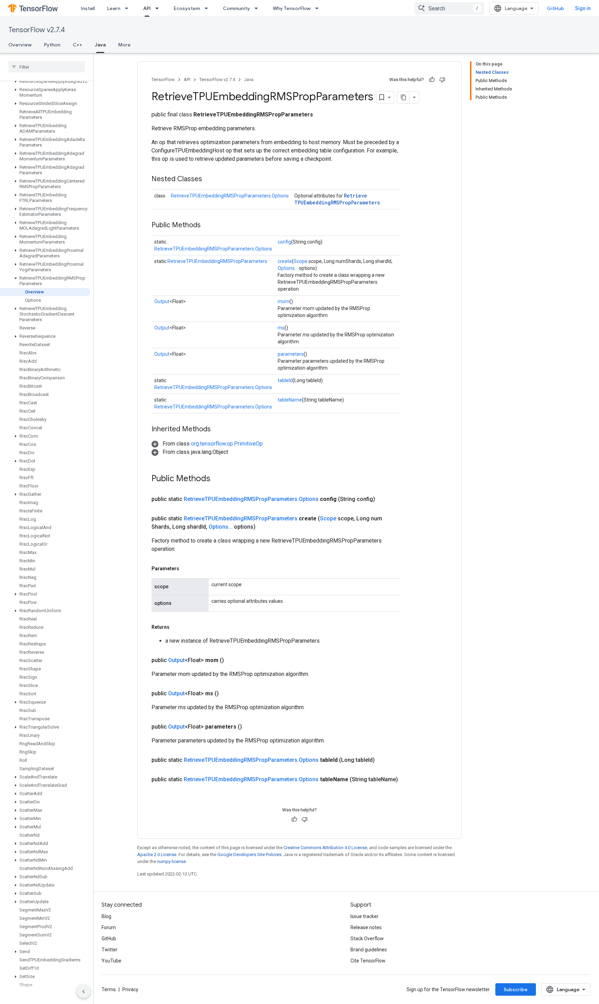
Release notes (366, 927)
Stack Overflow (367, 938)
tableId (285, 380)
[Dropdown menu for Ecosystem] (208, 8)
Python (52, 45)
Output (162, 301)
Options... (288, 268)
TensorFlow (163, 79)
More (124, 45)
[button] (45, 81)
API (147, 8)
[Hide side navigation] (83, 991)
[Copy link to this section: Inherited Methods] (218, 429)
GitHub (555, 8)
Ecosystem (187, 8)
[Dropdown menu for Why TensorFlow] (319, 8)
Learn (113, 8)
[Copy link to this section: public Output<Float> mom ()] (232, 660)
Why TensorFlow (292, 8)
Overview (20, 45)
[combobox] (449, 8)
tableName (290, 400)
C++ (77, 45)
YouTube (111, 960)
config (284, 242)
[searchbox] (46, 66)
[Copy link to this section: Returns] (176, 627)
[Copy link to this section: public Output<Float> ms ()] (227, 693)
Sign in (583, 8)
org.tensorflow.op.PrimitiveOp (227, 443)
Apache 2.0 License (156, 854)
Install (88, 8)
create (285, 261)
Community (236, 8)
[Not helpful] (442, 79)
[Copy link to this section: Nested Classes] (209, 179)
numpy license (171, 861)
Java (100, 45)
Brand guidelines (368, 949)
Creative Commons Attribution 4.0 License (325, 847)
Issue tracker (364, 916)
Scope (300, 261)
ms (281, 328)
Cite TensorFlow (367, 960)
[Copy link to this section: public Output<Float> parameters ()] (250, 727)
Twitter (110, 949)
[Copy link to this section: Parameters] (186, 568)
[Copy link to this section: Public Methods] (208, 225)
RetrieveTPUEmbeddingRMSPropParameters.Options (230, 196)
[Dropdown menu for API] (159, 8)
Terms (109, 989)
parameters (291, 354)
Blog (106, 916)
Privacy (130, 989)
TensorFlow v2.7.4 (36, 30)
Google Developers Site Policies (249, 854)
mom (283, 301)
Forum (109, 927)
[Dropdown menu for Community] (258, 8)
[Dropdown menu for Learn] (128, 8)
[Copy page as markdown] (403, 97)
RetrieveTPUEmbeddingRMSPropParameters (337, 199)
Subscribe (516, 989)
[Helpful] (432, 79)
